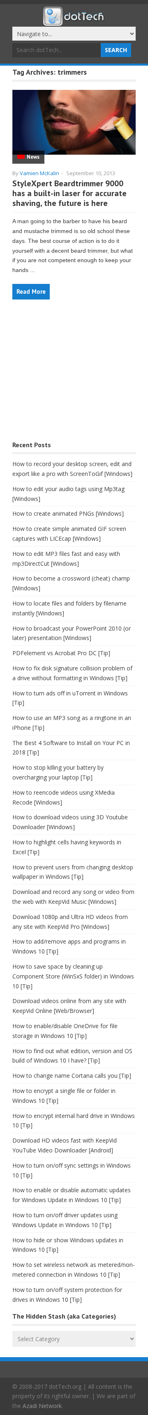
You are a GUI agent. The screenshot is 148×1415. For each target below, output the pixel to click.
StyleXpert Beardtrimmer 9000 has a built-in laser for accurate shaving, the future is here (69, 193)
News (33, 156)
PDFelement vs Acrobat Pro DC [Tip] (61, 653)
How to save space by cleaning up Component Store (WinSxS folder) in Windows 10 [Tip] (73, 976)
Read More (31, 291)
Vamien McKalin (39, 173)
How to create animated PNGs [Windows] (68, 513)
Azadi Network (42, 1406)
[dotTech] (74, 21)
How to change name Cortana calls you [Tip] (71, 1075)
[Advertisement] (74, 374)
